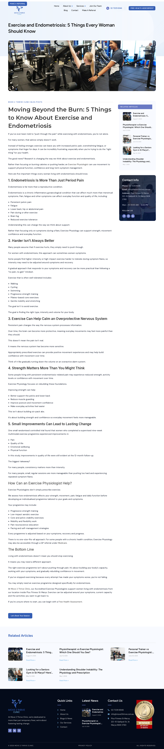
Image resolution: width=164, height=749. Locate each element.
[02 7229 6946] (107, 8)
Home (56, 6)
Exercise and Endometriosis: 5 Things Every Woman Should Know (142, 117)
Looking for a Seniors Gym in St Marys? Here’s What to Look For (142, 151)
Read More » (30, 660)
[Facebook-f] (124, 216)
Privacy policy (85, 746)
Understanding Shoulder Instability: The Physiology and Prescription (136, 161)
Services (80, 6)
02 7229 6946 (116, 8)
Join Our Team (95, 6)
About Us (67, 6)
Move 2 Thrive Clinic (20, 588)
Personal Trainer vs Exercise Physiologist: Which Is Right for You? (142, 140)
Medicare (62, 543)
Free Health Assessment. (70, 601)
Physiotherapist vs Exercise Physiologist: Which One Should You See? (137, 127)
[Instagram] (128, 216)
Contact (74, 10)
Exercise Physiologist (78, 164)
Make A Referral (89, 10)
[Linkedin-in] (133, 216)
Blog (65, 10)
